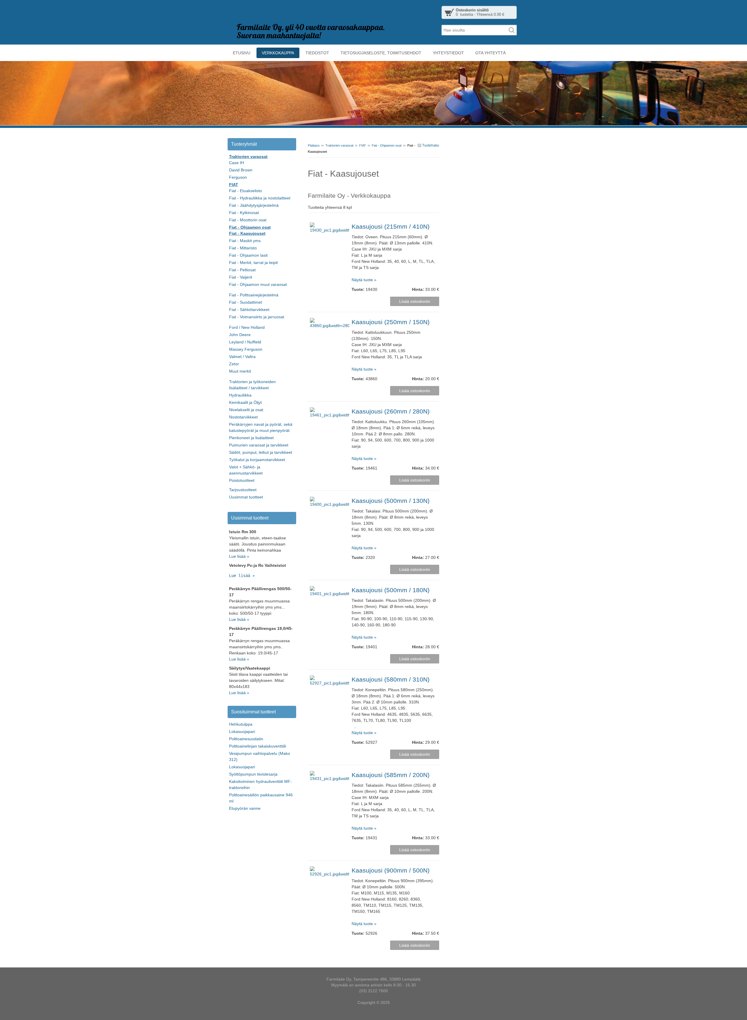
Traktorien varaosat (339, 145)
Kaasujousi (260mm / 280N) (391, 411)
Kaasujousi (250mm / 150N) (391, 322)
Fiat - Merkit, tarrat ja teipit (253, 262)
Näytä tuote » (364, 279)
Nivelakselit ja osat (246, 409)
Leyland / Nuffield (245, 342)
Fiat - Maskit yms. (245, 240)
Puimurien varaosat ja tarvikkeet (258, 445)
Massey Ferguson (245, 349)
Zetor (234, 364)
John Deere (240, 334)
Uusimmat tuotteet (246, 497)
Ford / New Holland (247, 327)
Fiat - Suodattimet (245, 302)
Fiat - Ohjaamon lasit (248, 255)
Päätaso (314, 145)
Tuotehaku (430, 145)
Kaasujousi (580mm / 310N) (391, 679)
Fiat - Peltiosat (242, 269)
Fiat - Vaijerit (240, 277)
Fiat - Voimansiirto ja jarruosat (256, 316)
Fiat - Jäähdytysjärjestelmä (254, 205)
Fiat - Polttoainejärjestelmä (253, 295)
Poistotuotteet (241, 480)
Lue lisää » (239, 556)
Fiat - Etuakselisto (245, 190)
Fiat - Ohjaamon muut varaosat (258, 284)
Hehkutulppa (240, 724)
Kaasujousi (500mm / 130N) (391, 500)
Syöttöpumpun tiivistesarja (253, 774)
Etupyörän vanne (245, 808)
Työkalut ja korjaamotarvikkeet (257, 459)
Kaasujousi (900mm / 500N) (391, 870)
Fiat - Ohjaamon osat (387, 145)
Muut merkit (240, 371)
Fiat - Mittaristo (243, 248)
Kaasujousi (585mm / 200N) (391, 774)
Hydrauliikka (240, 395)
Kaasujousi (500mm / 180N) (391, 590)
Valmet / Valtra (242, 356)
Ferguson (238, 177)
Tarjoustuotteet (242, 489)
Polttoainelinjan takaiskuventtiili (257, 746)
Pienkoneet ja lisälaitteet (251, 437)
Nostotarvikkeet (243, 417)
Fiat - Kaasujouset (247, 233)
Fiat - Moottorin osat (247, 220)
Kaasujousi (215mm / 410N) (391, 226)
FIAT (362, 145)
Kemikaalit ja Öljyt (245, 402)
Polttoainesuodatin (246, 738)
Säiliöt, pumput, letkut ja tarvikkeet (260, 452)
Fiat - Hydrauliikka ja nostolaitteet (259, 198)
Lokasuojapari (242, 731)
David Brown (240, 170)
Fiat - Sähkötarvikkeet (249, 309)
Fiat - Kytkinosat (244, 212)
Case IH (236, 162)
